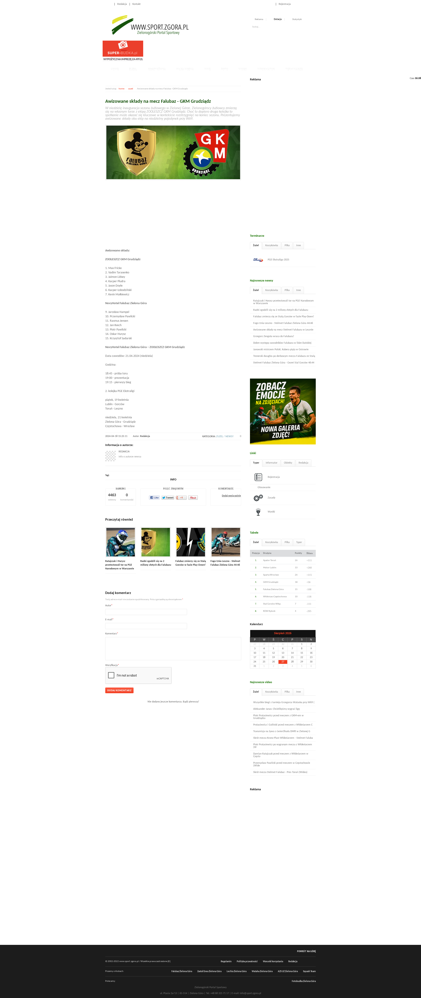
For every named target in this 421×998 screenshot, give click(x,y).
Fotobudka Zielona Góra (304, 981)
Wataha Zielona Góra (262, 971)
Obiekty (288, 463)
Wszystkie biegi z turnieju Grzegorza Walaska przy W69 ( (283, 702)
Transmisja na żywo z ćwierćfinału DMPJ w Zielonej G (281, 731)
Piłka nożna (185, 69)
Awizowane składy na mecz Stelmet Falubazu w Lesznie (283, 329)
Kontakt (136, 4)
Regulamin (226, 961)
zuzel (130, 89)
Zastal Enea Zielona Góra (209, 971)
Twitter (309, 4)
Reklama (259, 19)
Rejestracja (285, 4)
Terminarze (294, 69)
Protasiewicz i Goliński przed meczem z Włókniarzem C (282, 725)
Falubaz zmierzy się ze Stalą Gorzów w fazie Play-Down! (283, 316)
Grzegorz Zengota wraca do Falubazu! (273, 336)
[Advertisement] (224, 50)
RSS (314, 4)
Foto (224, 69)
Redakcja (122, 4)
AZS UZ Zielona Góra (288, 971)
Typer (256, 463)
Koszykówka (157, 69)
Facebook (304, 4)
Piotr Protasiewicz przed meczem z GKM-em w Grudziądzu (278, 717)
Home (108, 4)
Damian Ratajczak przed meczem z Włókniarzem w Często (280, 755)
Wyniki (271, 512)
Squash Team (309, 971)
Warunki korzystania (273, 961)
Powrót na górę (306, 951)
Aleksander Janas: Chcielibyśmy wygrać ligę (276, 709)
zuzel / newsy (225, 436)
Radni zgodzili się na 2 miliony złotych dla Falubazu (280, 310)
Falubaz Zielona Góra (181, 971)
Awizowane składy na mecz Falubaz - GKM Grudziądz (158, 101)
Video (243, 69)
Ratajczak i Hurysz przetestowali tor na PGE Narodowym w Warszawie (119, 565)
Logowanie (267, 4)
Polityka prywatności (247, 961)
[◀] (254, 633)
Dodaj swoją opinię (231, 496)
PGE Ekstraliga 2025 (278, 259)
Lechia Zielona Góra (236, 971)
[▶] (311, 633)
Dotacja (278, 19)
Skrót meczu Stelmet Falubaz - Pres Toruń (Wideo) (280, 772)
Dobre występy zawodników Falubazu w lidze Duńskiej (282, 343)
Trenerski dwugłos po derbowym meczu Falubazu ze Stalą (284, 356)
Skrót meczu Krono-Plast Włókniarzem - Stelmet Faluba (283, 738)
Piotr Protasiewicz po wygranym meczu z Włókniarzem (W (282, 746)
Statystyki (297, 19)
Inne (207, 69)
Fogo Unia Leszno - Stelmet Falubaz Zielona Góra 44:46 (283, 323)
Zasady (271, 497)
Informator (266, 69)
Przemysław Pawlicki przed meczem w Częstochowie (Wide (281, 764)
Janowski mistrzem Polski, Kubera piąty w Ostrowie (281, 349)
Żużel (133, 69)
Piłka (287, 245)
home (121, 89)
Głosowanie (264, 487)
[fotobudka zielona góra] (123, 61)
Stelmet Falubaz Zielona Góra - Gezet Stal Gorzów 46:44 (283, 362)
